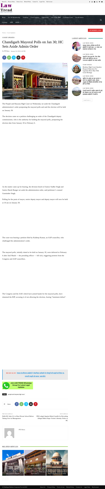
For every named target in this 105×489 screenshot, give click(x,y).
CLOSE (81, 13)
